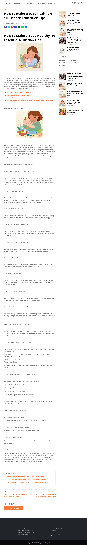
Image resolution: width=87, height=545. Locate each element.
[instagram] (75, 3)
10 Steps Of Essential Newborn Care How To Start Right (73, 49)
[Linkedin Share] (15, 27)
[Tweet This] (8, 27)
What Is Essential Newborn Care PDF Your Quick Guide (25, 477)
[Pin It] (12, 27)
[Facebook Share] (5, 27)
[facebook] (72, 3)
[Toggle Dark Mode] (78, 3)
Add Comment (14, 508)
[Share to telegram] (25, 27)
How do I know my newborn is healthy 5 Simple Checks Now (27, 482)
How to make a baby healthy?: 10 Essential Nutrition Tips (26, 479)
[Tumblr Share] (19, 27)
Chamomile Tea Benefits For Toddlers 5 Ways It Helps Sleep (74, 13)
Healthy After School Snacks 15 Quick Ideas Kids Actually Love (75, 110)
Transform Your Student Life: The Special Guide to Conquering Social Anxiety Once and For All (75, 40)
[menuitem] (7, 3)
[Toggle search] (81, 3)
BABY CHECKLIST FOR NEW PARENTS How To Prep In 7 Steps (75, 30)
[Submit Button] (67, 534)
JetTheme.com (55, 543)
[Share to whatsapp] (22, 27)
